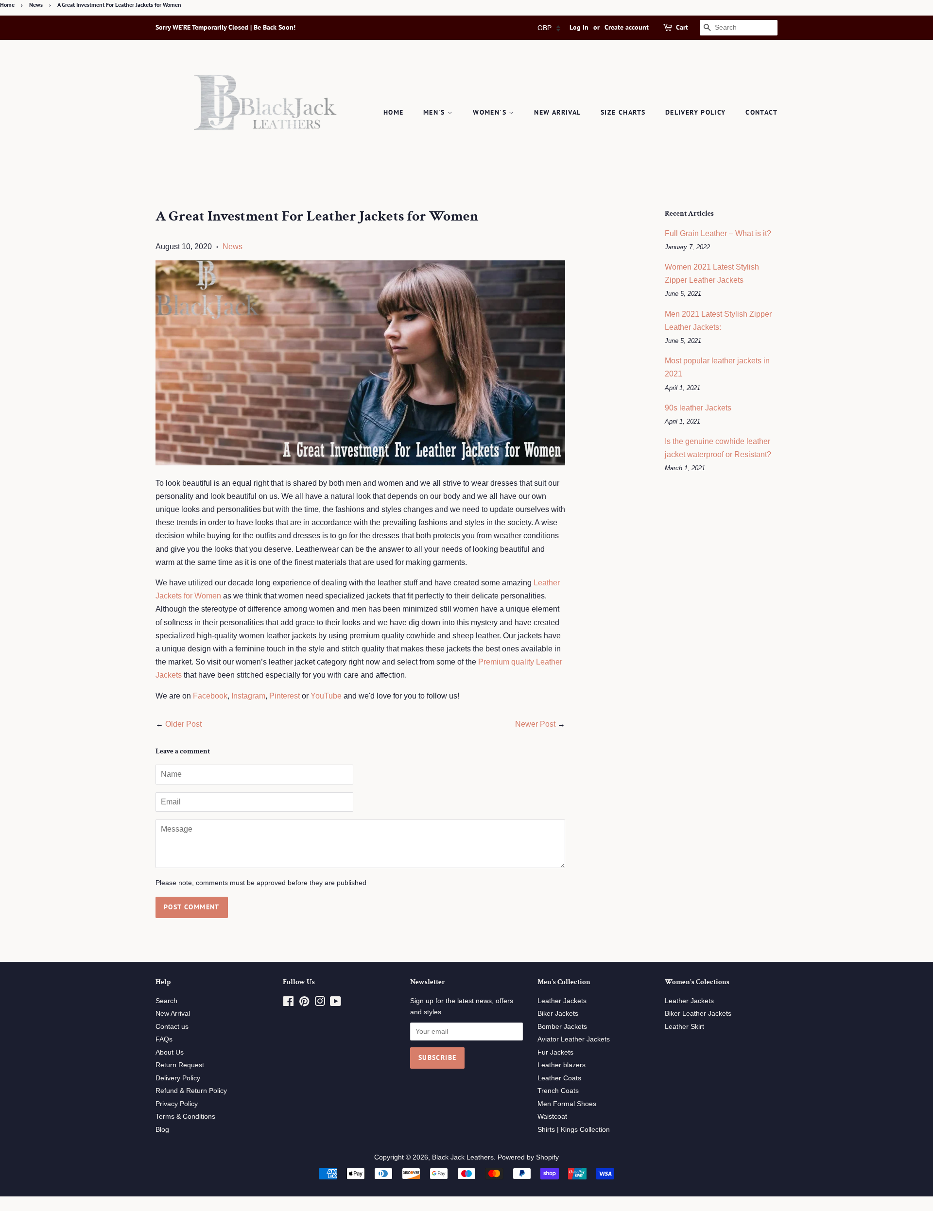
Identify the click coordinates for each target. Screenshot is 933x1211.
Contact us (172, 1026)
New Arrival (557, 112)
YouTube (326, 696)
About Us (170, 1052)
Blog (162, 1129)
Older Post (183, 724)
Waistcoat (552, 1116)
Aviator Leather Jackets (573, 1039)
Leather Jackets (562, 1001)
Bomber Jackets (562, 1026)
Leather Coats (559, 1078)
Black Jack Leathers (463, 1157)
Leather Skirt (684, 1026)
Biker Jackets (557, 1013)
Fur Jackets (555, 1052)
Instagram (248, 696)
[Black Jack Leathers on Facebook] (288, 1003)
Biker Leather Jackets (698, 1013)
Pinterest (284, 696)
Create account (627, 27)
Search (166, 1001)
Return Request (180, 1065)
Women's (491, 112)
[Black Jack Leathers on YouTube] (335, 1003)
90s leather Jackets (698, 408)
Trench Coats (558, 1090)
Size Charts (623, 112)
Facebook (210, 696)
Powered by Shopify (528, 1157)
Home (7, 4)
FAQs (164, 1039)
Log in (579, 27)
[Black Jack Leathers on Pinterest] (304, 1003)
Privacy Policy (177, 1104)
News (36, 4)
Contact (761, 112)
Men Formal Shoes (566, 1104)
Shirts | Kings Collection (573, 1129)
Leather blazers (561, 1065)
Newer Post (535, 724)
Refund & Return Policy (191, 1090)
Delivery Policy (695, 112)
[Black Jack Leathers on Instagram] (319, 1003)
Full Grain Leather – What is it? (718, 233)
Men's (435, 112)
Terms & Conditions (185, 1116)
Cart (682, 27)
